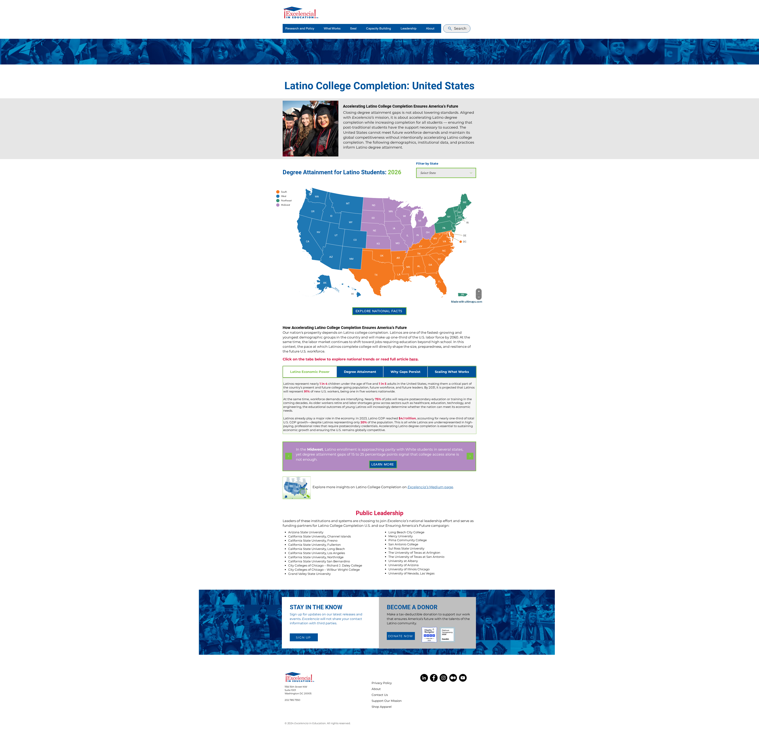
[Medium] (453, 678)
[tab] (309, 371)
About (376, 689)
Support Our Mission (384, 701)
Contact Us (380, 695)
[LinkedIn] (424, 678)
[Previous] (288, 456)
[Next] (470, 456)
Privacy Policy (382, 683)
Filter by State (427, 163)
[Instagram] (443, 678)
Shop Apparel (382, 707)
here (413, 359)
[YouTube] (463, 678)
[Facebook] (434, 678)
